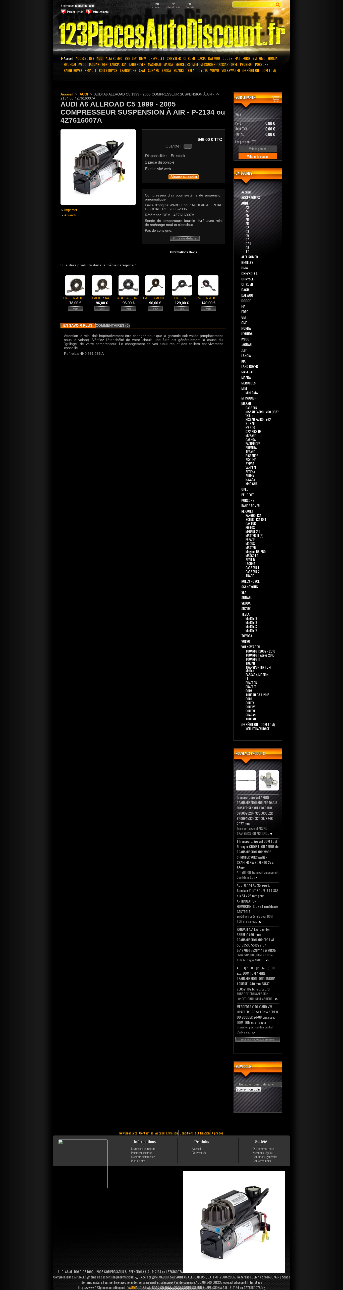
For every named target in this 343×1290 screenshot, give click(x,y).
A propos (217, 1132)
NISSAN (223, 64)
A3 (247, 207)
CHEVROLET (156, 58)
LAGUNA (250, 563)
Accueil (68, 58)
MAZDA (168, 64)
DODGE (227, 58)
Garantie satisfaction (143, 1157)
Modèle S (251, 622)
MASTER (251, 547)
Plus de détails (184, 238)
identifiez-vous (84, 5)
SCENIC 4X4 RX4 (256, 519)
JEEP (104, 64)
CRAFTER (251, 686)
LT (247, 678)
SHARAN (251, 714)
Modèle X (251, 626)
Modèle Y (251, 630)
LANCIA (115, 64)
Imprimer (70, 210)
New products (128, 1132)
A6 (247, 219)
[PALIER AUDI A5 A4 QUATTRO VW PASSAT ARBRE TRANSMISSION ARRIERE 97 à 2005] (155, 294)
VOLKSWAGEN (230, 70)
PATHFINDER (253, 443)
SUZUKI (179, 70)
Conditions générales (265, 1157)
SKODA (166, 70)
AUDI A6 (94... (128, 298)
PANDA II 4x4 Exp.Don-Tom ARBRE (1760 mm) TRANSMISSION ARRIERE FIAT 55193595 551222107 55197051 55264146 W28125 (256, 939)
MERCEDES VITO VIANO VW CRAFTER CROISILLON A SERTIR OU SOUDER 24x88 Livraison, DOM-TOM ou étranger (257, 1014)
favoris (190, 7)
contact (156, 7)
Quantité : (173, 146)
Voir (75, 308)
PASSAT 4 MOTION (257, 674)
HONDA (272, 58)
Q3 (247, 231)
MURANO (251, 435)
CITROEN (189, 58)
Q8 (247, 247)
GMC (262, 58)
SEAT (142, 70)
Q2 (247, 227)
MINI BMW (252, 392)
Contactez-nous (262, 1161)
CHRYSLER (174, 58)
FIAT (237, 58)
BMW (142, 58)
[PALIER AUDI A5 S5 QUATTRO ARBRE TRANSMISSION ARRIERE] (208, 294)
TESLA (190, 70)
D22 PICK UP (254, 431)
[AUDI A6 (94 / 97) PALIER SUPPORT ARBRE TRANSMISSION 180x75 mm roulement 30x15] (129, 294)
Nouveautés (199, 1153)
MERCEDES (183, 64)
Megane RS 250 (256, 551)
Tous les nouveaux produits (258, 1039)
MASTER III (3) (254, 535)
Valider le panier (257, 156)
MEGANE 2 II (253, 531)
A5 (247, 215)
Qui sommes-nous (263, 1149)
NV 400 (250, 427)
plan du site (173, 7)
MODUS (250, 543)
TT (247, 251)
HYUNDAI (70, 64)
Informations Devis (183, 252)
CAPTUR (251, 523)
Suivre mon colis (248, 1089)
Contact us (146, 1132)
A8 (247, 223)
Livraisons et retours (143, 1149)
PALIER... (181, 298)
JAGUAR (94, 64)
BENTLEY (131, 58)
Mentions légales (263, 1153)
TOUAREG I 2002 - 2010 (260, 651)
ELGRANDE (252, 455)
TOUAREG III (253, 659)
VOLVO (214, 70)
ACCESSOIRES (85, 58)
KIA (124, 64)
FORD (246, 58)
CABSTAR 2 (253, 571)
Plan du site (138, 1161)
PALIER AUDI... (75, 298)
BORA (249, 690)
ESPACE (250, 539)
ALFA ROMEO (114, 58)
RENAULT (90, 70)
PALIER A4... (102, 298)
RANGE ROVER (73, 70)
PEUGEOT (246, 64)
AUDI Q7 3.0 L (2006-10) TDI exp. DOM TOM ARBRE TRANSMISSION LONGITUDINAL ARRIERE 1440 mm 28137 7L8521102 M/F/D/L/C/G (257, 978)
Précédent (62, 285)
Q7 (247, 239)
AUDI (100, 58)
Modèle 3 (251, 618)
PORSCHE (261, 64)
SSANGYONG (128, 70)
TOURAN (251, 718)
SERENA (250, 471)
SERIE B (250, 559)
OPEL (234, 64)
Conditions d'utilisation (195, 1132)
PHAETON (251, 682)
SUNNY (250, 475)
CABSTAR (251, 407)
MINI (195, 64)
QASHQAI (251, 439)
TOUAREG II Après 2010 (260, 655)
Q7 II (248, 243)
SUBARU (153, 70)
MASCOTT (252, 555)
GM (254, 58)
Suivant (223, 285)
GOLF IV (250, 706)
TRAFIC (250, 575)
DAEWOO (214, 58)
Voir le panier (245, 97)
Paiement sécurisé (141, 1153)
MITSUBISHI (208, 64)
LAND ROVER (137, 64)
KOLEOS (250, 527)
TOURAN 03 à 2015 (257, 694)
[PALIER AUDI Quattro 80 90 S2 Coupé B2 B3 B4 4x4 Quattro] (75, 294)
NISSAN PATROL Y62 (258, 419)
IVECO (82, 64)
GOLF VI (250, 710)
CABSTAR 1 (252, 567)
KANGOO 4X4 (253, 515)
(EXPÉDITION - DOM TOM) (259, 70)
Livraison (172, 1132)
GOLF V (250, 702)
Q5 (247, 235)
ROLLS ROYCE (108, 70)
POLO (249, 698)
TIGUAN (250, 663)
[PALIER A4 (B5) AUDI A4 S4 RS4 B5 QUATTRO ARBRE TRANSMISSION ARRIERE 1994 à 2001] (102, 294)
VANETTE (251, 467)
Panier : (72, 12)
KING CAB (251, 483)
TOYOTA (202, 70)
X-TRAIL (250, 423)
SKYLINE (251, 459)
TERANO (250, 451)
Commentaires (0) (113, 325)
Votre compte (100, 12)
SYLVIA (250, 463)
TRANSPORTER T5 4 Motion (258, 669)
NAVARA (250, 479)
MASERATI (154, 64)
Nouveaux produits (250, 753)
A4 (247, 211)
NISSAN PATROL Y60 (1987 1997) (262, 413)
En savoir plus (77, 325)
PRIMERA (251, 447)
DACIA (201, 58)
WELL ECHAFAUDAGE (257, 728)
